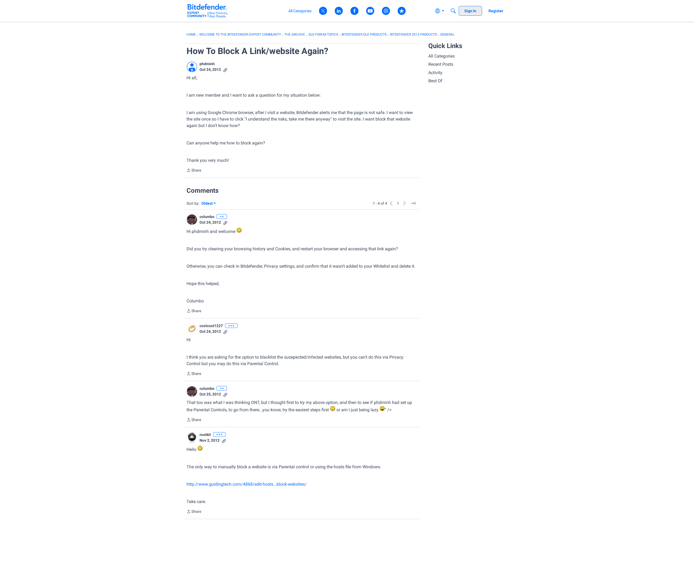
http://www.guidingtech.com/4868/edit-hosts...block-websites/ (247, 484)
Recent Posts (440, 64)
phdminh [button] (207, 64)
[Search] (453, 11)
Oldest (207, 203)
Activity (435, 72)
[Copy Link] (225, 69)
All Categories (441, 56)
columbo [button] (207, 216)
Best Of (435, 80)
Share (194, 170)
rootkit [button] (205, 434)
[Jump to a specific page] (413, 203)
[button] (192, 66)
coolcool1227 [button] (211, 326)
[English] (208, 11)
